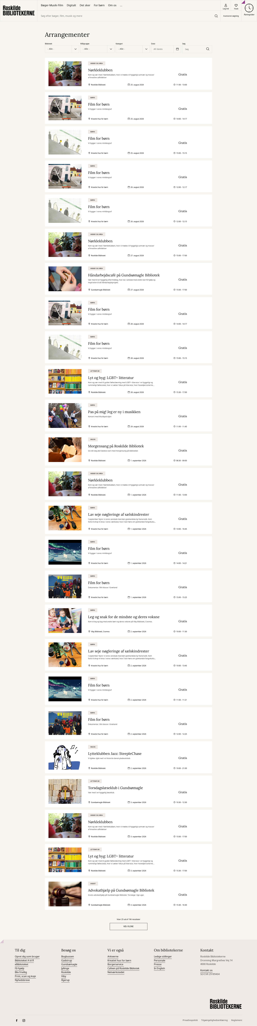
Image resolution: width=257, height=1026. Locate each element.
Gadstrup (66, 960)
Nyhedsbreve (22, 980)
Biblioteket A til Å (24, 960)
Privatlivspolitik (190, 1020)
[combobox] (128, 16)
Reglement (236, 1020)
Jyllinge (65, 968)
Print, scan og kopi (25, 976)
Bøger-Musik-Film (52, 5)
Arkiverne (113, 956)
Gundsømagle (69, 964)
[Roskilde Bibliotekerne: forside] (18, 10)
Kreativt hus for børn (119, 960)
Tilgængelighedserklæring (214, 1020)
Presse (158, 964)
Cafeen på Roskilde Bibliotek (123, 968)
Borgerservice (116, 964)
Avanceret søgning (231, 16)
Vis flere (128, 926)
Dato (153, 43)
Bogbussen (67, 956)
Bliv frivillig (21, 972)
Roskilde (66, 972)
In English (159, 968)
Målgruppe (84, 43)
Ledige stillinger (163, 956)
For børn (99, 5)
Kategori (119, 43)
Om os (112, 5)
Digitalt (71, 5)
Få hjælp (19, 968)
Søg (183, 43)
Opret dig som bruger (27, 956)
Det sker (85, 5)
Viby (63, 976)
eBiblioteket (21, 964)
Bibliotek (48, 43)
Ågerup (65, 980)
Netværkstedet (116, 972)
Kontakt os (206, 970)
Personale (159, 960)
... (121, 5)
